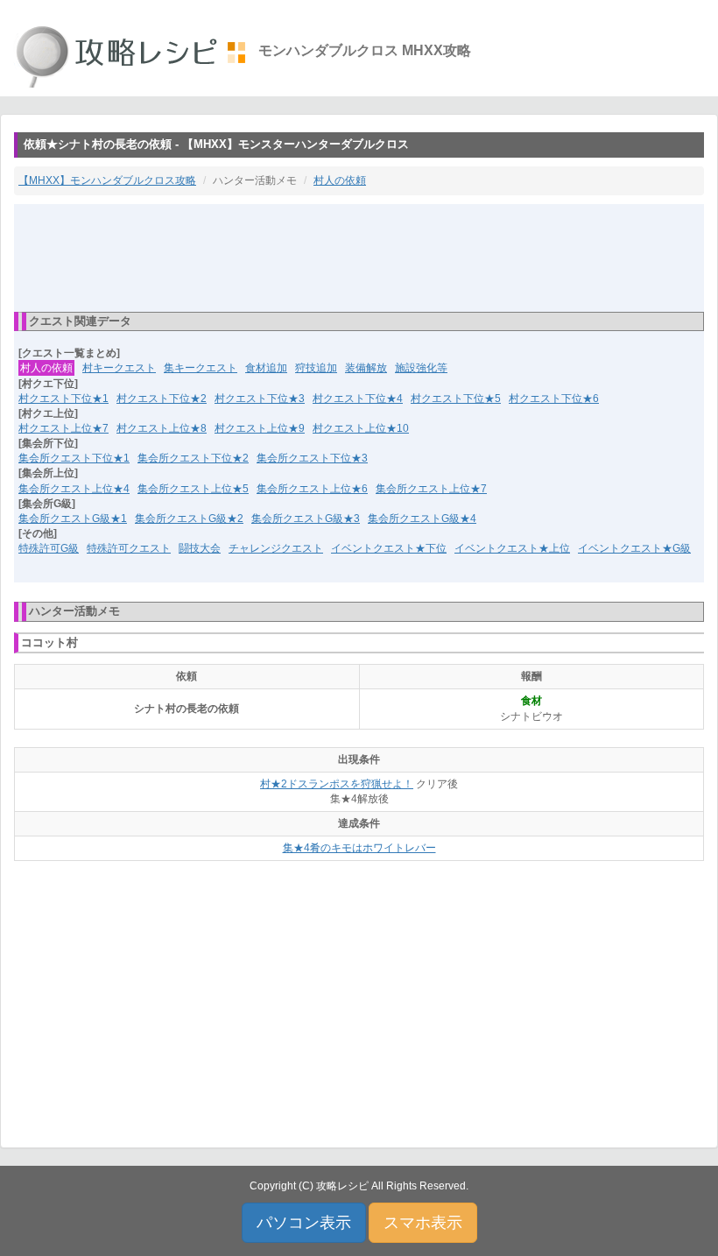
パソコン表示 (304, 1222)
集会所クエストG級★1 (72, 518)
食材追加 (266, 368)
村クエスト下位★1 (63, 398)
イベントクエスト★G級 (634, 548)
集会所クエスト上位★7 (431, 489)
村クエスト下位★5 (456, 398)
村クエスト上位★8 (161, 428)
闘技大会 (200, 548)
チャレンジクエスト (276, 548)
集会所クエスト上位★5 (193, 489)
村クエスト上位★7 (63, 428)
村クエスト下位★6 (554, 398)
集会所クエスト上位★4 (74, 489)
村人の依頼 (339, 180)
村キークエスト (119, 368)
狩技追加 (316, 368)
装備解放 (366, 368)
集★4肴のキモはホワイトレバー (359, 848)
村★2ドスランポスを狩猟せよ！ (336, 784)
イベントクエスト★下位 (389, 548)
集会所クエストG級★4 (422, 518)
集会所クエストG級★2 (189, 518)
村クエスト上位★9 (260, 428)
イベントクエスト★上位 (512, 548)
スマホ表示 (423, 1222)
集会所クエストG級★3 (305, 518)
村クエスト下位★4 (358, 398)
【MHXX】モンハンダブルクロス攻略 (107, 180)
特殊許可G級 (48, 548)
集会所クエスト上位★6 (312, 489)
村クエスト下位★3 (260, 398)
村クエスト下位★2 (161, 398)
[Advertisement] (359, 256)
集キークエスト (200, 368)
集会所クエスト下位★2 (193, 458)
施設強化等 (421, 368)
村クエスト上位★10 (361, 428)
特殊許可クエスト (129, 548)
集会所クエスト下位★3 (312, 458)
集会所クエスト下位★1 (74, 458)
